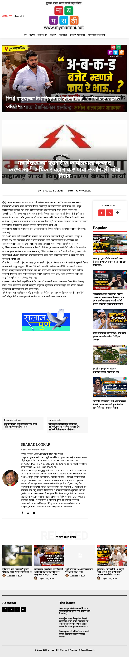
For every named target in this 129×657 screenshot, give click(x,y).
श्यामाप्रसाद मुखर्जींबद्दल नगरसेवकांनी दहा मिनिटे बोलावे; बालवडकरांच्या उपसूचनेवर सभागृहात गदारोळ (48, 572)
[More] (117, 212)
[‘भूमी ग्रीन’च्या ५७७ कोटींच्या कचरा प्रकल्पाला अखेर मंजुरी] (80, 555)
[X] (28, 512)
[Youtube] (34, 512)
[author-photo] (4, 575)
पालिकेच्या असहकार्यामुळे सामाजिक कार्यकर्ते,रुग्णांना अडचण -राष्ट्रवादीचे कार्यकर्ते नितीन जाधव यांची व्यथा (64, 427)
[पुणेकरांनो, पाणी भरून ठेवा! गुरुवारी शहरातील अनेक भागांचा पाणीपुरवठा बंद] (64, 78)
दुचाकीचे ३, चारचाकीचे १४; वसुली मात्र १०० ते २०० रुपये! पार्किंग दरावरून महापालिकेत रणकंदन (110, 572)
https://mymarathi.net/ (33, 449)
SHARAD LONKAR (53, 190)
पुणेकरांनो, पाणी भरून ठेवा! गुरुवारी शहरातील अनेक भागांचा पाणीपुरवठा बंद (17, 570)
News (64, 155)
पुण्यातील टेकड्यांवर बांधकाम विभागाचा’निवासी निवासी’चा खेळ (106, 370)
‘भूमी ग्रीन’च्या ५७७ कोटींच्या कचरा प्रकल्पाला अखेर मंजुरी (79, 570)
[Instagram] (11, 609)
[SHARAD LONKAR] (10, 478)
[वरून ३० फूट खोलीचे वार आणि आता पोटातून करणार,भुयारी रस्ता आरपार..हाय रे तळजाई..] (110, 244)
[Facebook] (22, 512)
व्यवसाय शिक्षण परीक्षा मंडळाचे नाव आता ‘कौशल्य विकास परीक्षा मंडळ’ (20, 425)
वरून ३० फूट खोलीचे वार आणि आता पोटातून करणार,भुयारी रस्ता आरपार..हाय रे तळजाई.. (109, 261)
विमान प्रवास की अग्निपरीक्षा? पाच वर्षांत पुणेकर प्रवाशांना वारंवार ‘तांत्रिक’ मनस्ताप (109, 336)
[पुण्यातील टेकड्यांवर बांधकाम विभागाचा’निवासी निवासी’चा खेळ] (110, 355)
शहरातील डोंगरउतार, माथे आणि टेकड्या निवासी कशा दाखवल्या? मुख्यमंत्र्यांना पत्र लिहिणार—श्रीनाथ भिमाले (109, 404)
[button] (20, 16)
